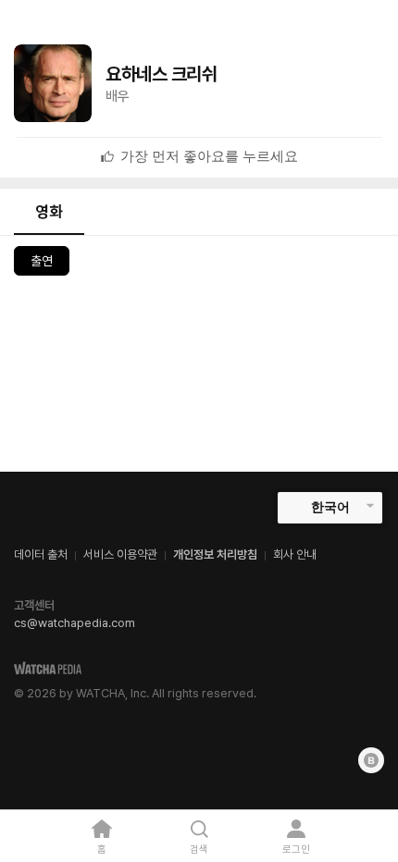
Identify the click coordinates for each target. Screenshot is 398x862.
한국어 (330, 506)
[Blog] (371, 760)
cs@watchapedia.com (74, 623)
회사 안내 (295, 554)
